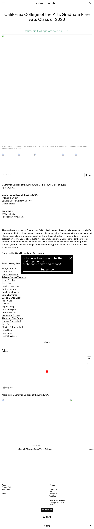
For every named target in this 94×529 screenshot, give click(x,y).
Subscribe (47, 269)
